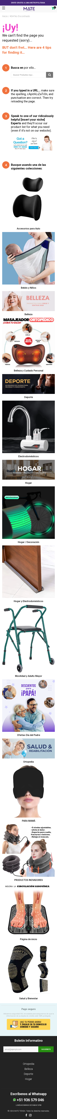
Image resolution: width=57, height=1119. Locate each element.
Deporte (28, 1073)
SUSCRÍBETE (46, 1049)
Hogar (28, 1078)
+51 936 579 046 (30, 1100)
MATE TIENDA (19, 1111)
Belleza (28, 1068)
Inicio (5, 16)
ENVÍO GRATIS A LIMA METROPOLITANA (28, 3)
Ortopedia (28, 1063)
